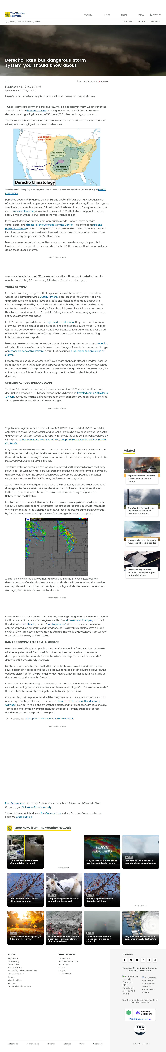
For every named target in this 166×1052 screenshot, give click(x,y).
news (12, 22)
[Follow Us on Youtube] (137, 960)
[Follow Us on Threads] (149, 960)
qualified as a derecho (61, 322)
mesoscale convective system (26, 351)
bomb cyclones (56, 624)
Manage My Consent (16, 974)
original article (24, 817)
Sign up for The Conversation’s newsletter (49, 718)
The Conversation (51, 813)
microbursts (28, 624)
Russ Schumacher (15, 803)
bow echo (101, 343)
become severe (36, 110)
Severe (30, 22)
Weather (20, 22)
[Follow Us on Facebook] (125, 960)
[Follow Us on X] (155, 960)
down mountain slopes (79, 620)
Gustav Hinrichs (48, 297)
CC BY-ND (11, 443)
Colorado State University (36, 807)
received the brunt (24, 211)
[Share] (7, 81)
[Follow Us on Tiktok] (143, 960)
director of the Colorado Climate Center (49, 224)
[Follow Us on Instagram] (131, 960)
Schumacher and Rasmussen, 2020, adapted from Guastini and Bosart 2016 (63, 439)
